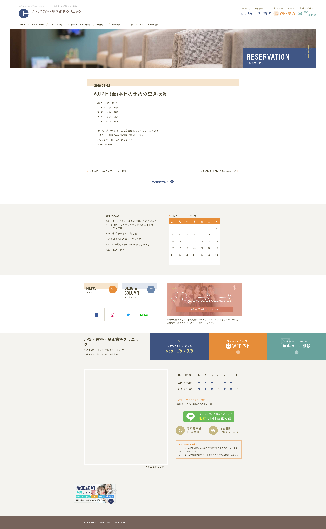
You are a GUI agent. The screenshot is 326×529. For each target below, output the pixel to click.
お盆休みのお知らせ (116, 249)
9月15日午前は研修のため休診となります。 (129, 244)
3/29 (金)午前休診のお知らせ (121, 233)
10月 (175, 216)
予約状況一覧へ (160, 181)
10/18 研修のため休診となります (123, 238)
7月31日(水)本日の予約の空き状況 (108, 171)
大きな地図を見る (154, 467)
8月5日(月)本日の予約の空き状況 (218, 171)
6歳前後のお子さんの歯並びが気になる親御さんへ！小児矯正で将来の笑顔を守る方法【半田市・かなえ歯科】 (131, 224)
